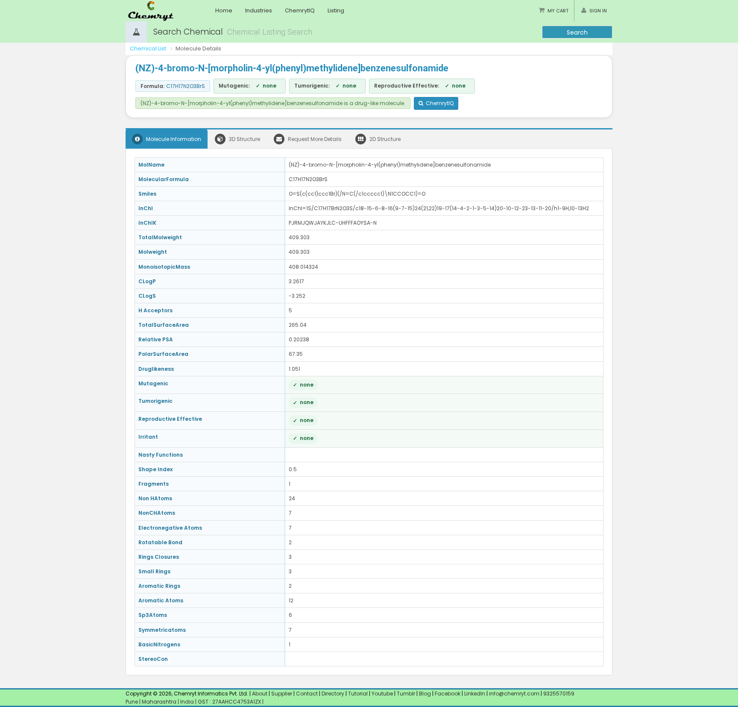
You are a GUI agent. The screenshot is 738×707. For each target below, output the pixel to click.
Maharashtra (160, 701)
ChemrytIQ (300, 10)
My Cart (558, 10)
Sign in (598, 10)
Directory (334, 693)
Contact (307, 693)
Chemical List (148, 48)
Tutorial (358, 693)
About (259, 693)
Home (223, 10)
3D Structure (244, 139)
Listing (336, 10)
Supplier (281, 693)
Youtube (382, 693)
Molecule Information (173, 139)
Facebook (447, 693)
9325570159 (558, 693)
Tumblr (406, 693)
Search (577, 32)
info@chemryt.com (514, 693)
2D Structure (384, 139)
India (187, 701)
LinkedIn (475, 693)
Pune (132, 701)
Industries (258, 10)
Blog (425, 693)
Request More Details (314, 139)
